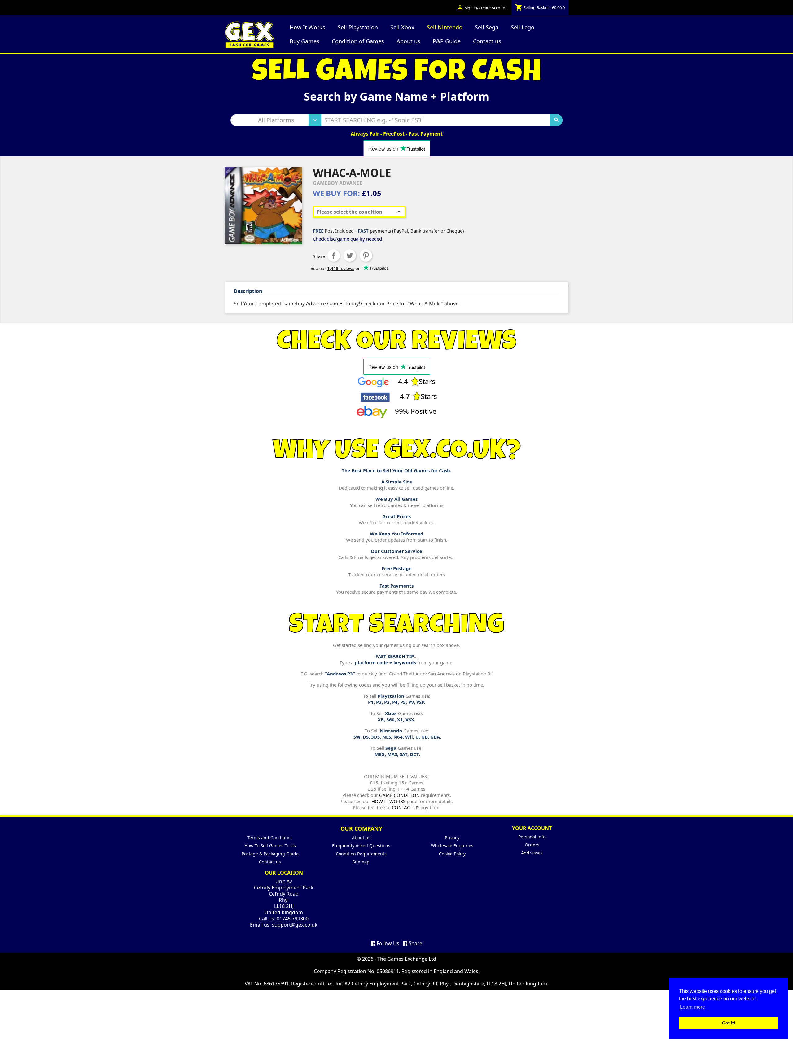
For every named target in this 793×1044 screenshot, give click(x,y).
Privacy (452, 838)
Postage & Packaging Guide (270, 854)
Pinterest (366, 255)
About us (361, 838)
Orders (532, 845)
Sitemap (361, 862)
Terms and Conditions (270, 838)
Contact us (270, 862)
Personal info (531, 837)
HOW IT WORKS (388, 801)
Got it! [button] (728, 1022)
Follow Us (387, 943)
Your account (532, 828)
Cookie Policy (452, 854)
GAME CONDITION (399, 795)
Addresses (532, 853)
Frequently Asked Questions (361, 846)
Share (333, 255)
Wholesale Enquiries (452, 846)
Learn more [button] (692, 1007)
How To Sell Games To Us (270, 846)
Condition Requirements (361, 854)
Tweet (350, 255)
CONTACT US (405, 807)
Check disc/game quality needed (347, 239)
